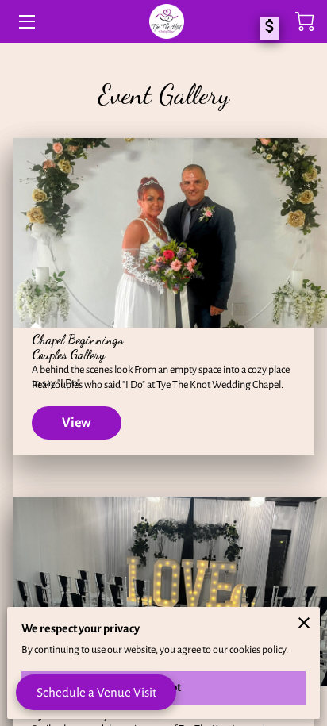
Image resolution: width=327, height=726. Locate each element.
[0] (304, 21)
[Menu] (26, 22)
